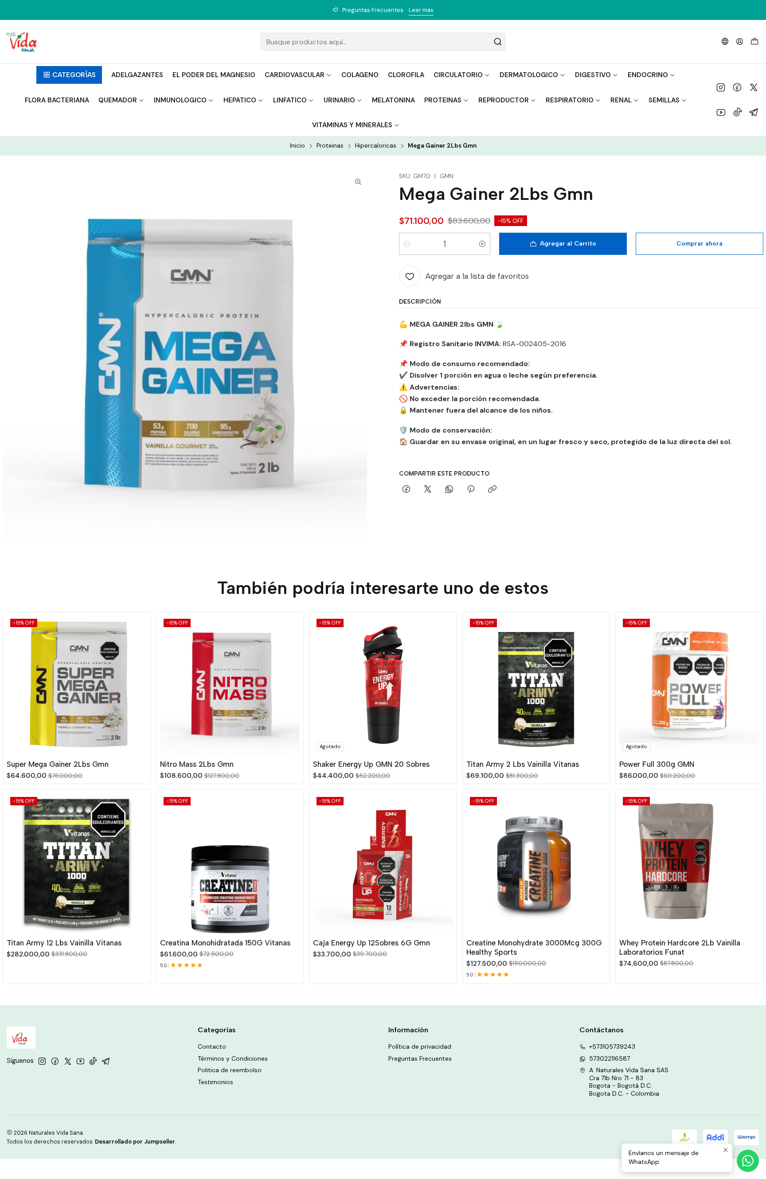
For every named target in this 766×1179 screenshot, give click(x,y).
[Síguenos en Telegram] (754, 112)
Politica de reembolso (230, 1070)
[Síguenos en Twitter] (754, 87)
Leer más (433, 10)
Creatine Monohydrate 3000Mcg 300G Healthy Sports (534, 947)
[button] (69, 75)
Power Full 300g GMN (656, 764)
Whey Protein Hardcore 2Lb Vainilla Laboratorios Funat (679, 947)
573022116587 (609, 1058)
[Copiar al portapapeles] (492, 490)
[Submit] (497, 42)
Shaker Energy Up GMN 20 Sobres (371, 764)
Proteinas (330, 146)
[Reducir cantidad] (406, 243)
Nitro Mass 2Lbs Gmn (197, 764)
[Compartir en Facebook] (406, 490)
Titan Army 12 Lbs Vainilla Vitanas (64, 942)
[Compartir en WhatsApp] (449, 490)
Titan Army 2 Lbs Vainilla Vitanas (522, 764)
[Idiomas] (725, 41)
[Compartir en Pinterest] (470, 490)
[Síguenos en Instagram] (721, 87)
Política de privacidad (419, 1046)
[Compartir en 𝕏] (427, 490)
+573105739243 (612, 1046)
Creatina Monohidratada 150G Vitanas (225, 942)
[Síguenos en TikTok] (738, 112)
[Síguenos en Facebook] (737, 87)
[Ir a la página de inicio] (21, 42)
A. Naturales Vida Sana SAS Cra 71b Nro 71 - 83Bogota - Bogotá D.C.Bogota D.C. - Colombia (628, 1081)
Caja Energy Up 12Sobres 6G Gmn (371, 942)
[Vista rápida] (140, 683)
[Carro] (755, 42)
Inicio (297, 146)
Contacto (212, 1046)
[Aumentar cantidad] (482, 243)
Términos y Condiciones (233, 1058)
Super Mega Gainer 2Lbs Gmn (58, 764)
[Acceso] (740, 41)
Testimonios (215, 1082)
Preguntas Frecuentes (420, 1058)
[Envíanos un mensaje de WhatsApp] (748, 1161)
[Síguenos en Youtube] (721, 112)
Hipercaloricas (375, 146)
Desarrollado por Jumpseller (135, 1141)
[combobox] (383, 42)
